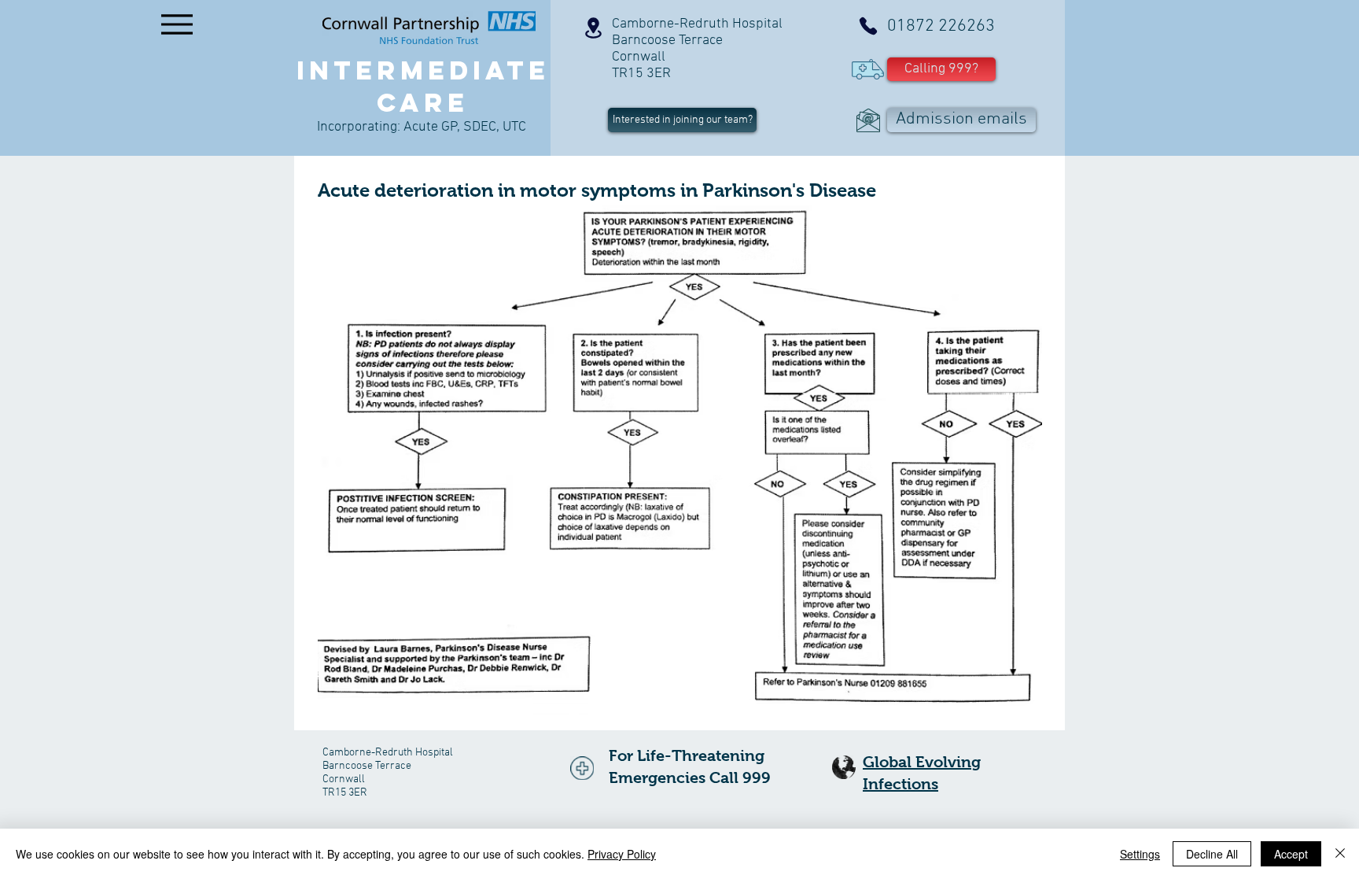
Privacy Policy (621, 854)
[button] (941, 69)
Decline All (1212, 854)
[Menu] (177, 24)
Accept (1291, 854)
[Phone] (868, 26)
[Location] (593, 28)
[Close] (1340, 853)
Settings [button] (1140, 854)
